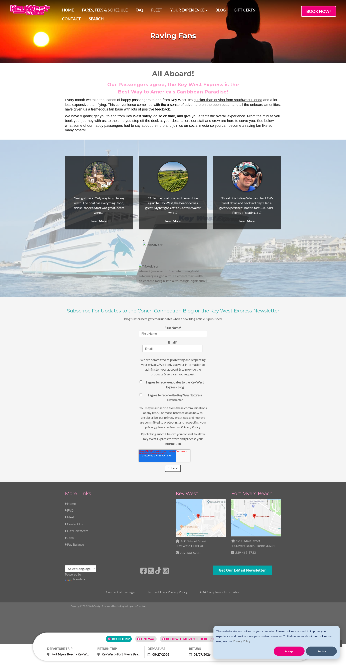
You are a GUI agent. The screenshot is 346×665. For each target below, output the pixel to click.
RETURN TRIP (107, 648)
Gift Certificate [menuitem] (77, 531)
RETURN (195, 648)
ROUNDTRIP (121, 639)
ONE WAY (148, 639)
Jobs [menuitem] (70, 537)
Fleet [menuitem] (156, 10)
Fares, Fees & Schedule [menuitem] (105, 10)
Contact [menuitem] (71, 18)
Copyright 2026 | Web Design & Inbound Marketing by (108, 606)
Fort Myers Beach (252, 493)
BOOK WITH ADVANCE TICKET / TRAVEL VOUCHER (202, 639)
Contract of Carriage (120, 592)
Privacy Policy (241, 641)
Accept (289, 651)
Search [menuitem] (96, 18)
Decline (321, 651)
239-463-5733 (190, 553)
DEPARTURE (156, 648)
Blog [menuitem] (220, 10)
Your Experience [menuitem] (187, 10)
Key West (187, 493)
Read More (99, 221)
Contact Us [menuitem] (74, 524)
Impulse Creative (136, 606)
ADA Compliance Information (219, 592)
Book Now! (318, 11)
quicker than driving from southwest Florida (228, 100)
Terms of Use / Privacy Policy (167, 592)
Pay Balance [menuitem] (75, 544)
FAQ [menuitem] (139, 10)
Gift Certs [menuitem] (244, 10)
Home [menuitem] (68, 10)
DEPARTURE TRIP (59, 648)
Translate (78, 579)
